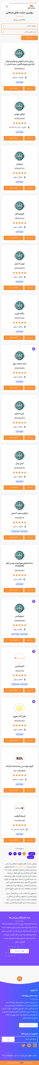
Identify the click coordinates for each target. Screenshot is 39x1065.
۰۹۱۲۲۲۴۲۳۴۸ (19, 218)
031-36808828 (19, 771)
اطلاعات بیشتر (13, 88)
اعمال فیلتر (29, 38)
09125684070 (19, 418)
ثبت (8, 1039)
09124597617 (20, 168)
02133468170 (19, 268)
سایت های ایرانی (21, 867)
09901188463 (19, 69)
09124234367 (19, 721)
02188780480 (19, 621)
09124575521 (19, 318)
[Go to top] (19, 978)
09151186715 (19, 518)
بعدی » (30, 857)
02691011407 (19, 570)
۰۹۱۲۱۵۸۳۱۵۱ (19, 671)
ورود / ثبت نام (19, 951)
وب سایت (30, 88)
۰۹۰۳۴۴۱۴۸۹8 (19, 820)
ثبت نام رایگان (28, 1025)
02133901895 (19, 368)
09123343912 (19, 118)
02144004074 (19, 468)
